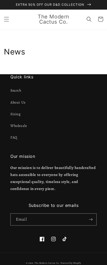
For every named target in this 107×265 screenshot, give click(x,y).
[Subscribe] (90, 219)
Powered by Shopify (71, 263)
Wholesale (18, 125)
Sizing (15, 114)
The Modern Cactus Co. (47, 263)
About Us (18, 102)
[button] (6, 19)
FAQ (13, 137)
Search (15, 90)
